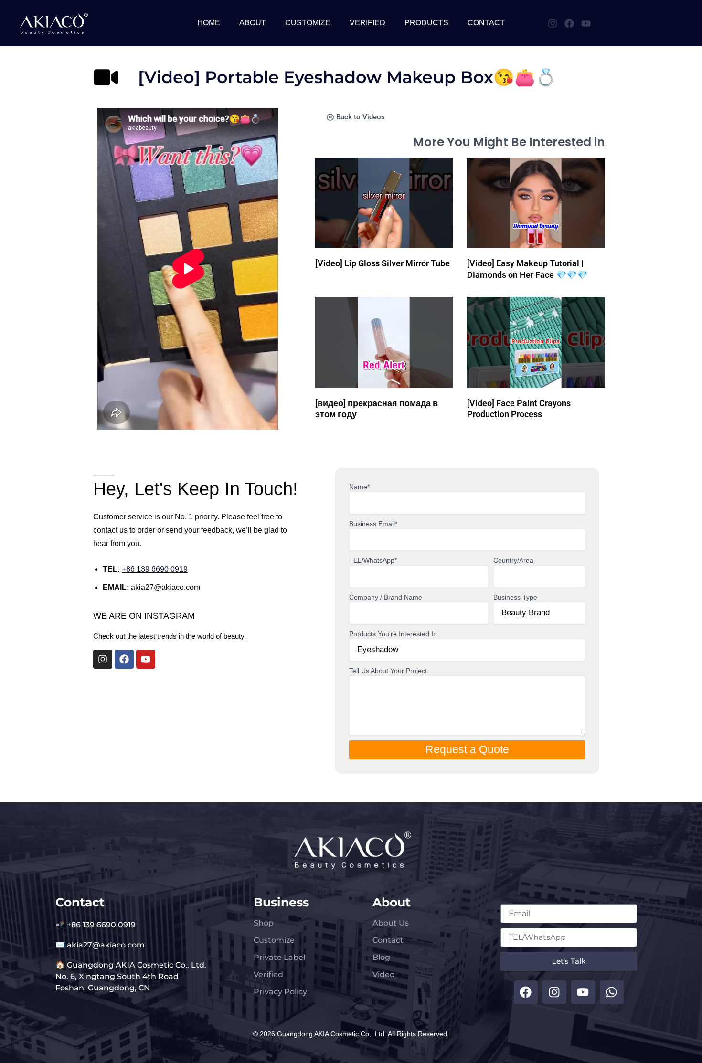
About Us (390, 922)
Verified (268, 974)
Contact (388, 940)
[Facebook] (569, 23)
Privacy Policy (280, 991)
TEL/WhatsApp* (373, 560)
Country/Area (513, 560)
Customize (274, 940)
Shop (264, 922)
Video (383, 974)
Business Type (515, 597)
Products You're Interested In (393, 634)
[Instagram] (552, 23)
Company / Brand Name (385, 597)
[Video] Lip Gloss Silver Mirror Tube (382, 263)
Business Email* (373, 523)
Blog (381, 957)
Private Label (279, 957)
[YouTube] (586, 23)
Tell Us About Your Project (388, 670)
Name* (359, 487)
